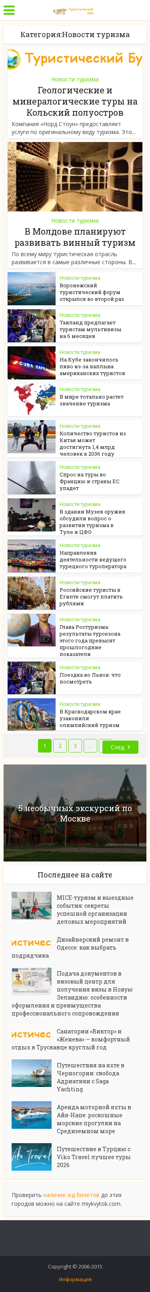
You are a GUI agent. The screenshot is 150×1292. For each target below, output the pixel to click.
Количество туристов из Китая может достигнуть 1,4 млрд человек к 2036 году (93, 443)
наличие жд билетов (71, 1195)
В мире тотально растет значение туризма (92, 400)
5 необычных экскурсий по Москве (75, 813)
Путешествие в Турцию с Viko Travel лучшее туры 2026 (94, 1157)
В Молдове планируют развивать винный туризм (75, 236)
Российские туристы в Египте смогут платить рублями (91, 596)
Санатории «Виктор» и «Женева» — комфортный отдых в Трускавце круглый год (71, 1039)
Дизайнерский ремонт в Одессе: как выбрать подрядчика (70, 947)
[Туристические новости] (75, 9)
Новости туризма (75, 79)
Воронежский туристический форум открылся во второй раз (92, 292)
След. (118, 747)
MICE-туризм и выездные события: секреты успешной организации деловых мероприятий (95, 909)
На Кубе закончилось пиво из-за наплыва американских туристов (92, 366)
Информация (75, 1279)
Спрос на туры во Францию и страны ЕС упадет (90, 481)
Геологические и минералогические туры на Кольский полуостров (75, 101)
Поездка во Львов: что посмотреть (90, 678)
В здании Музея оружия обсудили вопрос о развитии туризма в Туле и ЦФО (92, 521)
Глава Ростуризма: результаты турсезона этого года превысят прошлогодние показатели (90, 640)
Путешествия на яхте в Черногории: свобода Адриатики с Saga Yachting (90, 1077)
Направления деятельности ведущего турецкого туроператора (93, 559)
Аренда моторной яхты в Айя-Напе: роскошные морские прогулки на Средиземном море (94, 1119)
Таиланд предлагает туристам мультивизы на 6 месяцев (90, 329)
